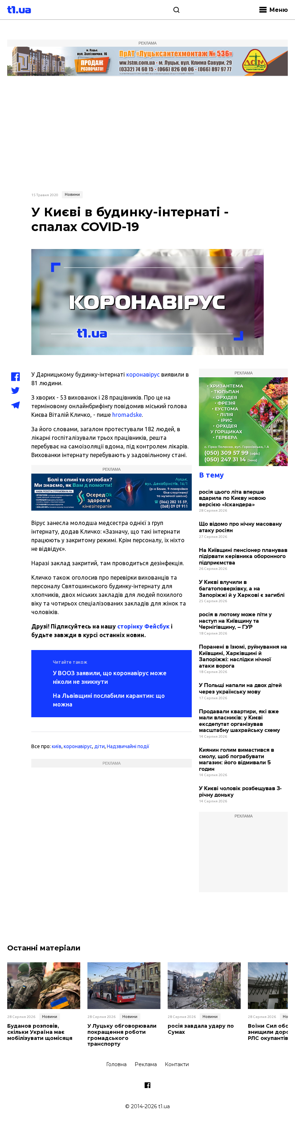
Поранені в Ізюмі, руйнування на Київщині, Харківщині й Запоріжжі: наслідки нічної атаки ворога (243, 656)
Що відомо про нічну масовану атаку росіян (240, 527)
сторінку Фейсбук (143, 626)
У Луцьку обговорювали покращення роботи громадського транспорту (121, 1035)
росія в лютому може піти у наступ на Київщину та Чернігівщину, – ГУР (235, 621)
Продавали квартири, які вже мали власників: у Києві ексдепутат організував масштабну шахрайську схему (239, 721)
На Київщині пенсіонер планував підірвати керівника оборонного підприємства (243, 556)
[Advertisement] (147, 133)
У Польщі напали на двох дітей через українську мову (240, 688)
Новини (72, 194)
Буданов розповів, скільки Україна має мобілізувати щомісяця (39, 1032)
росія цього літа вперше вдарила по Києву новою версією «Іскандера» (232, 498)
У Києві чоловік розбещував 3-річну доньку (240, 792)
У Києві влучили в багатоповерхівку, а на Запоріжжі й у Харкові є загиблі (242, 588)
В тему (211, 475)
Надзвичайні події (128, 746)
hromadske (127, 414)
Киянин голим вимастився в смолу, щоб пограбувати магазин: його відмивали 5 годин (236, 759)
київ (57, 746)
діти (99, 746)
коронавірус (143, 374)
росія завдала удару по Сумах (201, 1029)
